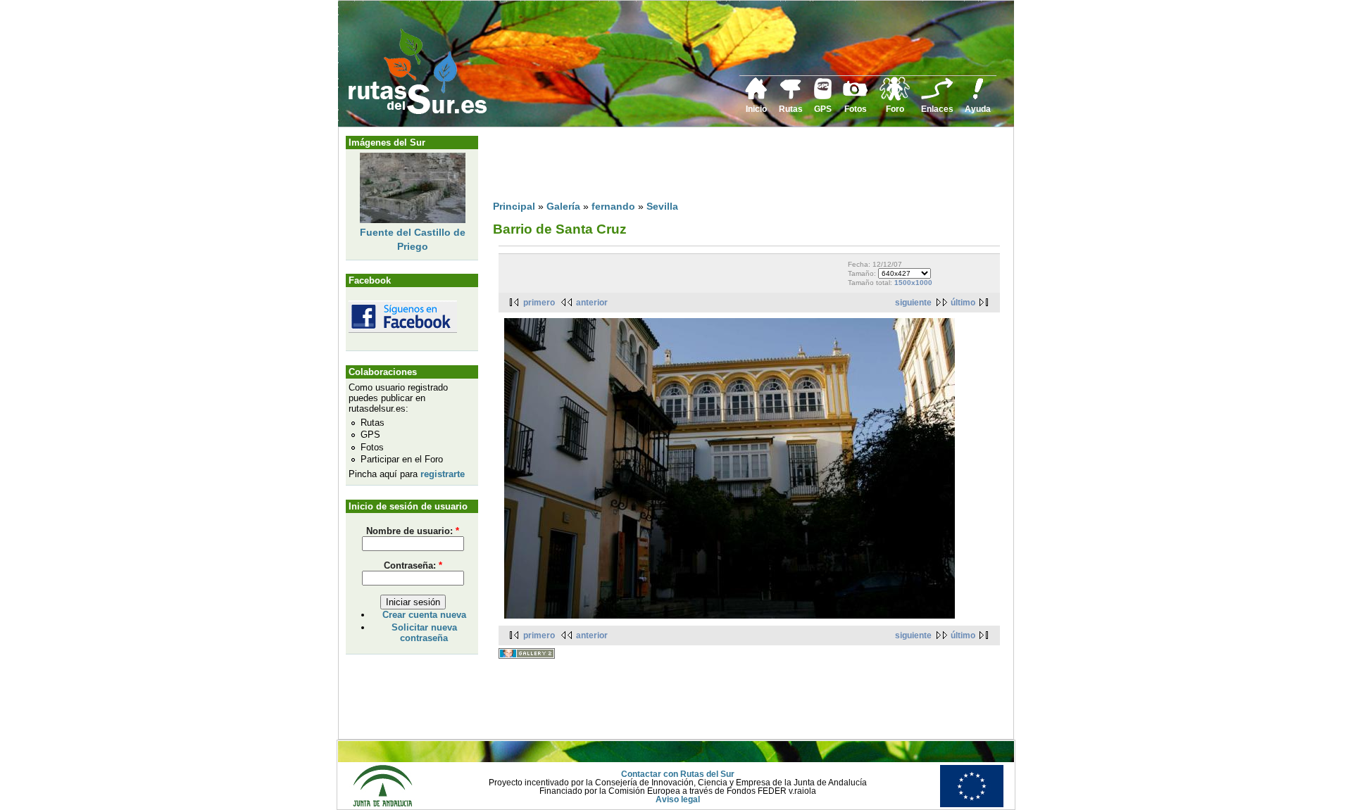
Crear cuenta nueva (424, 614)
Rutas (791, 109)
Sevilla (662, 206)
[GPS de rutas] (823, 96)
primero (539, 302)
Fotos (855, 109)
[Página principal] (756, 97)
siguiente (913, 302)
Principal (514, 206)
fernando (613, 206)
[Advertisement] (749, 166)
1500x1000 (913, 282)
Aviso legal (678, 799)
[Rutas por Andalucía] (791, 96)
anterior (592, 302)
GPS (823, 109)
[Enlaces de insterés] (937, 97)
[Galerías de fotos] (855, 94)
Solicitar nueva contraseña (424, 632)
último (963, 302)
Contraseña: (413, 565)
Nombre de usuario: (412, 531)
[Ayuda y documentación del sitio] (978, 97)
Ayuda (978, 109)
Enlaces (937, 109)
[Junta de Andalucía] (382, 804)
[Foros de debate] (895, 98)
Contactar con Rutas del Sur (677, 774)
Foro (895, 109)
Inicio (756, 109)
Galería (563, 206)
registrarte (442, 474)
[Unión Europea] (971, 804)
